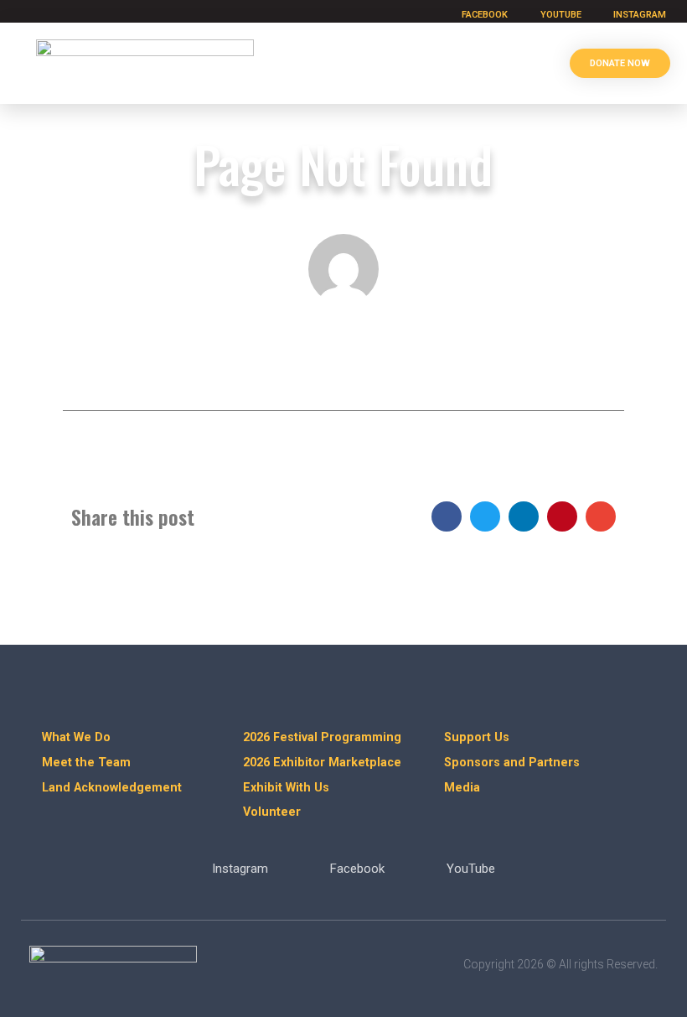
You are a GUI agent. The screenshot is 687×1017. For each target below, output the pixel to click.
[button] (524, 63)
